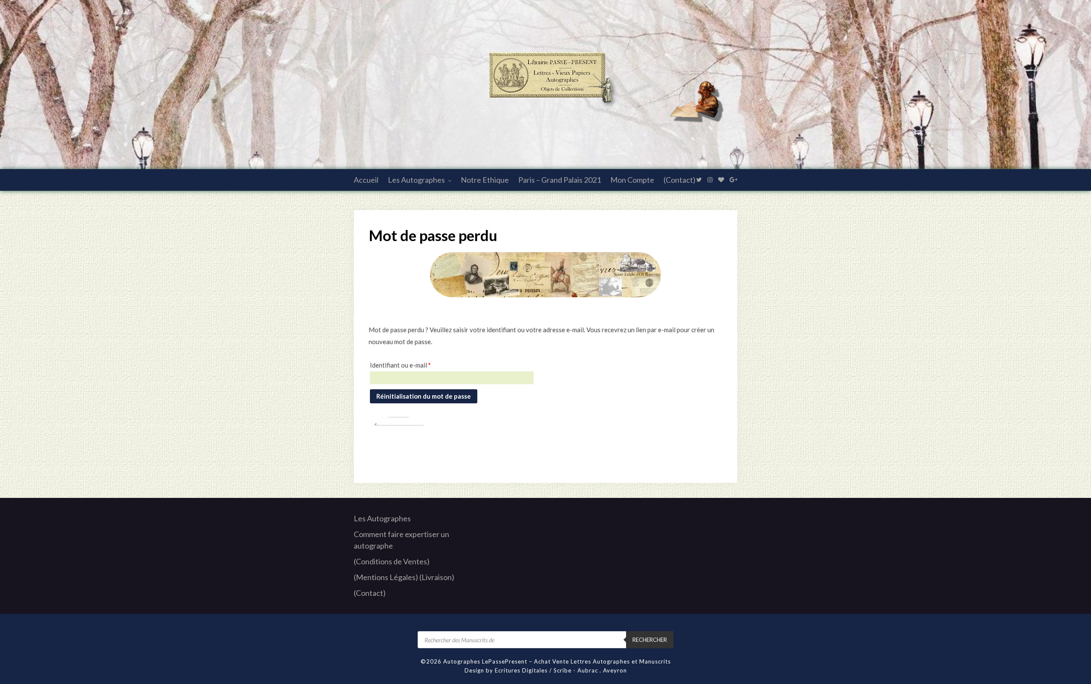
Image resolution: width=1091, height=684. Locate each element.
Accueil (366, 179)
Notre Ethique (485, 179)
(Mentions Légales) (386, 577)
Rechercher (649, 639)
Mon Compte (632, 179)
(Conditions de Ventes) (392, 561)
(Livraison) (436, 577)
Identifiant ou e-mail (400, 365)
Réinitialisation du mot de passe (423, 396)
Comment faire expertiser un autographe (401, 539)
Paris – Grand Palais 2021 (559, 179)
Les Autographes (416, 179)
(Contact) (680, 179)
